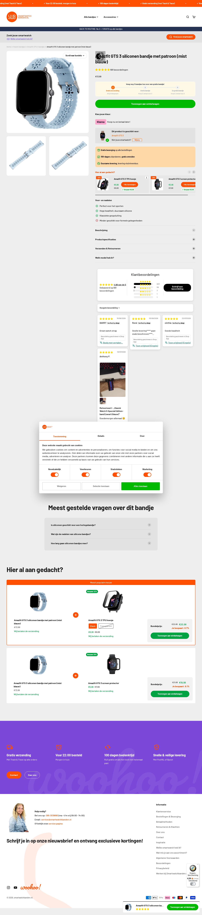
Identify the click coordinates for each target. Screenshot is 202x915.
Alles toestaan (140, 486)
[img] (106, 318)
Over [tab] (142, 436)
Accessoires (110, 17)
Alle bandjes (90, 17)
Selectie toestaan (101, 486)
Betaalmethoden (164, 821)
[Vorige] (189, 172)
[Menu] (197, 865)
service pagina (56, 823)
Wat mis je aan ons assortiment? (171, 852)
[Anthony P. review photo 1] (113, 379)
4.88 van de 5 (120, 284)
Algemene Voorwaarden (167, 858)
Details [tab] (101, 436)
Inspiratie (160, 842)
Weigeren (61, 486)
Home (9, 47)
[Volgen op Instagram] (8, 887)
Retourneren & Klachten (168, 826)
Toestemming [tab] (59, 436)
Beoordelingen (163, 863)
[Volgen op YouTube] (15, 887)
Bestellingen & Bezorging (168, 816)
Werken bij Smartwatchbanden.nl (172, 873)
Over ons (32, 775)
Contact (14, 775)
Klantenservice (163, 811)
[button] (102, 69)
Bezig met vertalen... (113, 342)
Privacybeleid (162, 868)
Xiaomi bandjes (19, 47)
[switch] (85, 474)
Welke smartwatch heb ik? (21, 39)
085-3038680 (52, 815)
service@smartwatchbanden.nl (56, 819)
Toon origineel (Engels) (147, 345)
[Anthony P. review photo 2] (103, 401)
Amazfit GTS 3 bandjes (36, 47)
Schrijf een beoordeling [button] (177, 287)
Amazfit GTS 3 (118, 135)
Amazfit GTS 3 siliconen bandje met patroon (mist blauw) (69, 47)
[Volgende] (193, 172)
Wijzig (137, 140)
